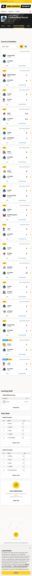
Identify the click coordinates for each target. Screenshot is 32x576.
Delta (8, 113)
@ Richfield (10, 138)
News (9, 26)
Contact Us (13, 528)
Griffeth (10, 434)
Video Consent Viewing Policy (21, 566)
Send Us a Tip (16, 530)
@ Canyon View (11, 195)
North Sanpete (11, 75)
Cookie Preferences (16, 525)
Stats (28, 26)
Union (9, 344)
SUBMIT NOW (16, 500)
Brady (10, 430)
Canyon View (11, 55)
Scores (17, 11)
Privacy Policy (15, 523)
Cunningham (11, 437)
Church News (10, 1)
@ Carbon (10, 61)
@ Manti (9, 292)
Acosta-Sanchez (12, 470)
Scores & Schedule (18, 26)
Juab (8, 229)
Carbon (9, 94)
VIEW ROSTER (16, 407)
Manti (9, 152)
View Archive (25, 530)
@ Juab (9, 99)
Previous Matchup (22, 65)
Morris (10, 423)
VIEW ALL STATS (16, 443)
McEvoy (10, 427)
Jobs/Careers (7, 530)
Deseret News (4, 1)
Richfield (9, 267)
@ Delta (9, 253)
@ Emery (9, 311)
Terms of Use (6, 523)
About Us (5, 528)
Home (3, 26)
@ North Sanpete (12, 215)
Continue (16, 573)
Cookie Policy (25, 523)
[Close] (30, 548)
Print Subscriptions (27, 1)
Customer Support (23, 528)
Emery (9, 171)
